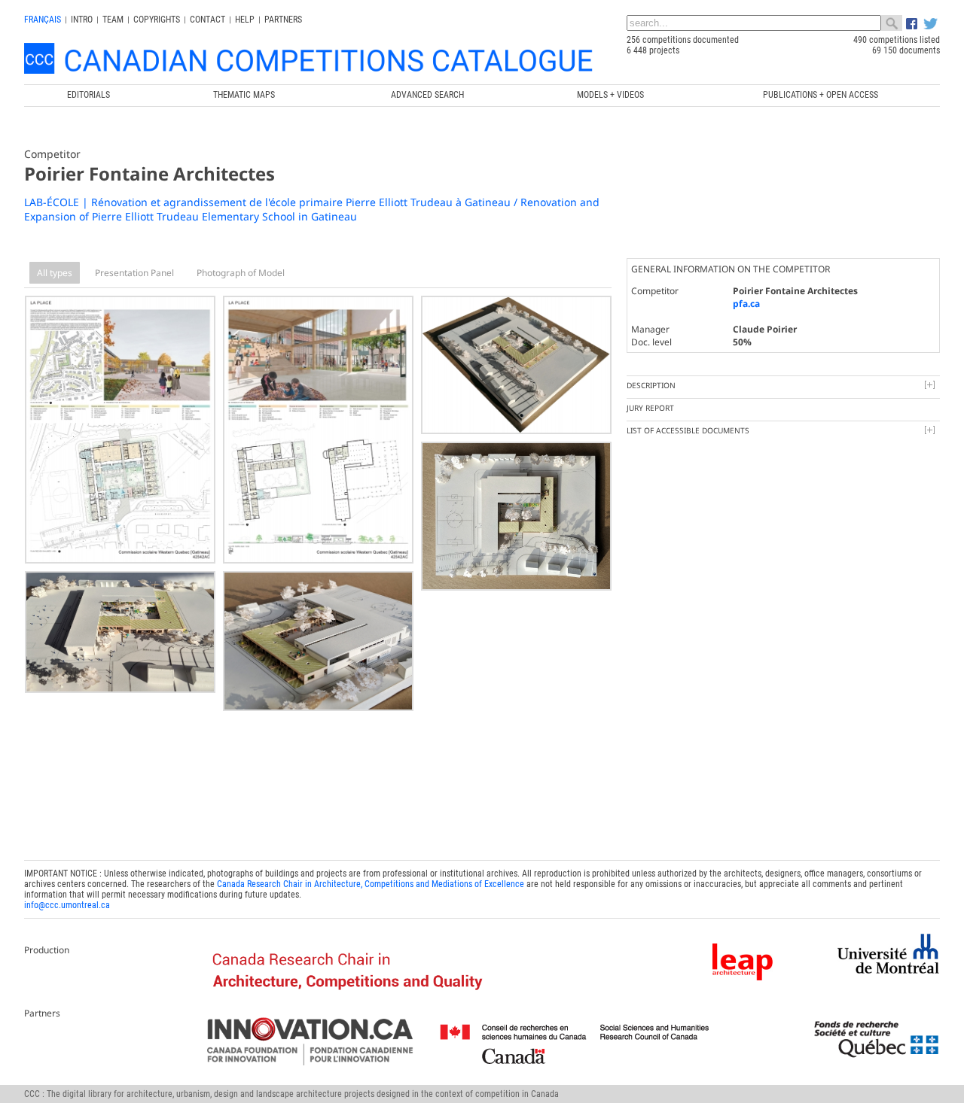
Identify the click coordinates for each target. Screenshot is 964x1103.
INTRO (82, 19)
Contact (207, 19)
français (42, 19)
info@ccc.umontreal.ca (67, 905)
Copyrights (156, 19)
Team (113, 19)
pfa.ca (746, 303)
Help (245, 19)
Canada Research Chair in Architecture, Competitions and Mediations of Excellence (370, 884)
